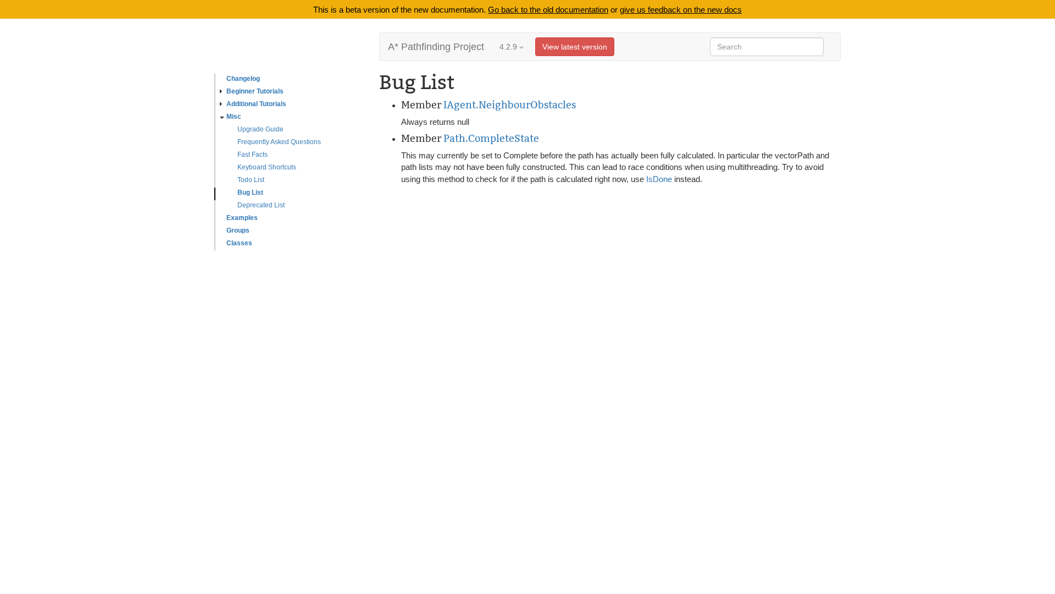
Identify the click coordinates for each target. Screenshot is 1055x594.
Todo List (250, 180)
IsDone (659, 179)
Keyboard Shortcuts (266, 167)
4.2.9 (509, 46)
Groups (237, 230)
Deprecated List (261, 205)
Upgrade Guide (260, 129)
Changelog (243, 78)
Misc (233, 116)
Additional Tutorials (256, 104)
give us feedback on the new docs (681, 9)
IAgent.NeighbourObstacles (509, 104)
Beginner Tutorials (255, 91)
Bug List (250, 192)
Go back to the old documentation (548, 9)
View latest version (574, 46)
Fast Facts (252, 154)
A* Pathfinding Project (436, 46)
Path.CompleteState (491, 138)
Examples (242, 218)
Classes (239, 243)
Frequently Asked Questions (279, 142)
